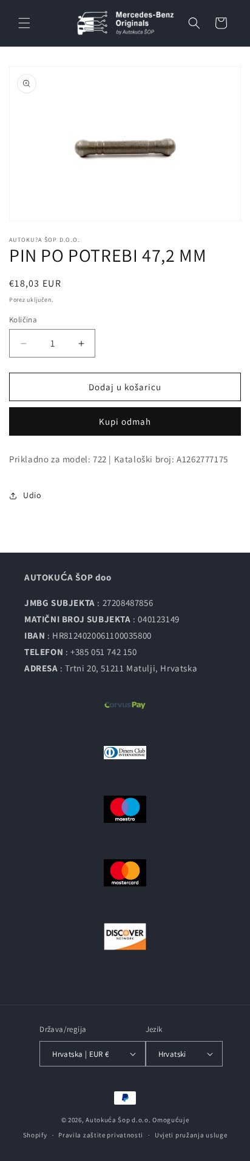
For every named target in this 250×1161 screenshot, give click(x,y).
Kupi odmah (125, 421)
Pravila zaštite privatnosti (100, 1135)
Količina (23, 319)
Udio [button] (32, 495)
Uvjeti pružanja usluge (191, 1135)
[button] (24, 23)
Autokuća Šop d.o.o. (118, 1120)
